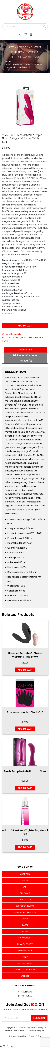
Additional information (25, 355)
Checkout (25, 893)
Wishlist (25, 976)
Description (25, 349)
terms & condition (17, 1036)
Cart (25, 886)
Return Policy (25, 950)
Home (8, 61)
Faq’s (25, 925)
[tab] (25, 350)
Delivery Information (25, 912)
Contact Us (25, 899)
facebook (27, 991)
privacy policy (35, 1036)
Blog (25, 880)
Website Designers (37, 1030)
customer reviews (25, 906)
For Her (39, 337)
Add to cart (25, 325)
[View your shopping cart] (30, 35)
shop (25, 957)
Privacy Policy (25, 944)
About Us (25, 874)
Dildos (31, 337)
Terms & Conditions (25, 969)
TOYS (5, 340)
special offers (25, 963)
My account (25, 937)
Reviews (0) (25, 360)
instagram (27, 995)
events (25, 918)
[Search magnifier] (45, 27)
